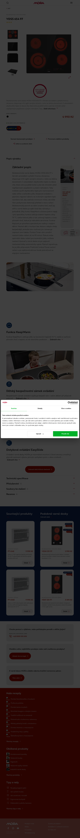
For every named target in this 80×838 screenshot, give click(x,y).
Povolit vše (65, 434)
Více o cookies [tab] (66, 408)
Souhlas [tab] (14, 408)
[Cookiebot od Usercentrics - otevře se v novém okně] (69, 402)
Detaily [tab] (40, 408)
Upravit (38, 434)
